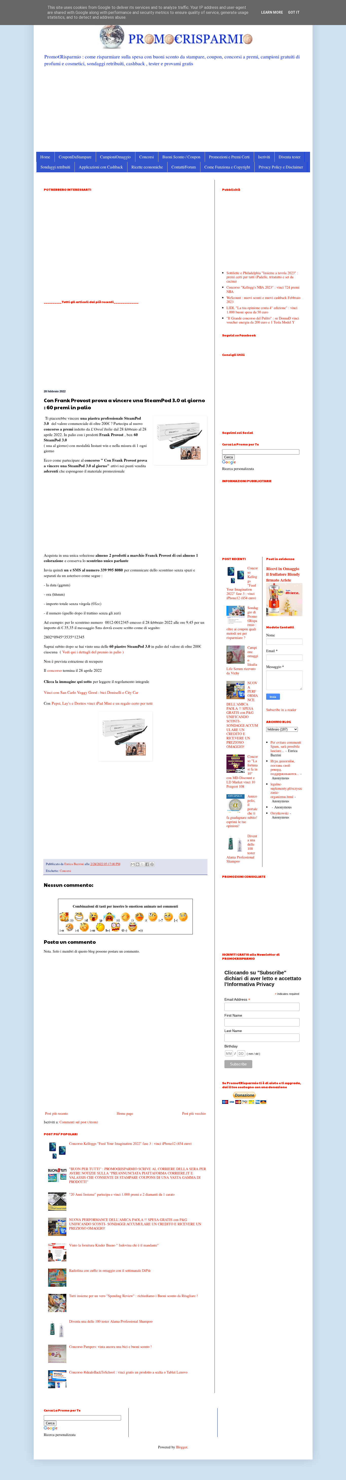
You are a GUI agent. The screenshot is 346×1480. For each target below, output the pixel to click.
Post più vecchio (194, 1113)
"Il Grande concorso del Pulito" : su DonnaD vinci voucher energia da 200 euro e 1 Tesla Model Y (262, 320)
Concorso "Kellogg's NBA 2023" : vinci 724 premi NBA (262, 289)
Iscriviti (264, 156)
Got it (294, 12)
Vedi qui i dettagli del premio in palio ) (93, 651)
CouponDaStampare (75, 156)
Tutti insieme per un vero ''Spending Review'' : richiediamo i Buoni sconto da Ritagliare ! (133, 1295)
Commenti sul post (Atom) (79, 1122)
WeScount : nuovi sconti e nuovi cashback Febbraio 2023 (263, 299)
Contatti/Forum (183, 166)
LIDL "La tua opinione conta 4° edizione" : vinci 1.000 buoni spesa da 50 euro (261, 309)
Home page (125, 1113)
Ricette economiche (147, 166)
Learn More (272, 12)
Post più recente (56, 1113)
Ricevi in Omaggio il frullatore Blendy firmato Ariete (283, 574)
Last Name (233, 1031)
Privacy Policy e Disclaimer (281, 166)
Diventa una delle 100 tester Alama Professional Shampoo (110, 1321)
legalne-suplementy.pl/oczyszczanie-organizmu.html (286, 790)
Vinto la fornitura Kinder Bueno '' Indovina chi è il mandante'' (114, 1245)
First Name (233, 1015)
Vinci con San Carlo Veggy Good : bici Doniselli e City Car (91, 692)
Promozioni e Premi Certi (229, 156)
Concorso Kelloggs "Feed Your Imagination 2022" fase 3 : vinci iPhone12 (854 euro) (130, 1143)
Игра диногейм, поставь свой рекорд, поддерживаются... (285, 767)
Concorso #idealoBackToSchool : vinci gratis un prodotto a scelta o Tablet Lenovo (128, 1372)
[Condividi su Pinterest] (152, 864)
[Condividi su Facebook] (147, 864)
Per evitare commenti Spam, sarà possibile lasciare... (286, 746)
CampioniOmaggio (115, 156)
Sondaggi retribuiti (55, 166)
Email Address (237, 999)
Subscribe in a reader (281, 709)
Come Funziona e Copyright (227, 166)
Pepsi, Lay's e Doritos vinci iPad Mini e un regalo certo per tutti (102, 703)
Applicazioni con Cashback (101, 166)
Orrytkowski (280, 813)
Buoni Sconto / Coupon (181, 156)
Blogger (181, 1447)
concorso (54, 670)
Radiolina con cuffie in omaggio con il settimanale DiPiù (109, 1270)
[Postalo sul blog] (137, 864)
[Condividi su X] (142, 864)
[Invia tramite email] (132, 864)
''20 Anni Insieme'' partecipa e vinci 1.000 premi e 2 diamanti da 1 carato (122, 1194)
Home (45, 156)
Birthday (231, 1046)
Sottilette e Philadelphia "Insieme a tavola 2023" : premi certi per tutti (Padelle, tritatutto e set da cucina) (262, 277)
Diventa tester (289, 156)
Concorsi (146, 156)
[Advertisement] (173, 108)
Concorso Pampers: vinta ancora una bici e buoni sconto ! (110, 1346)
